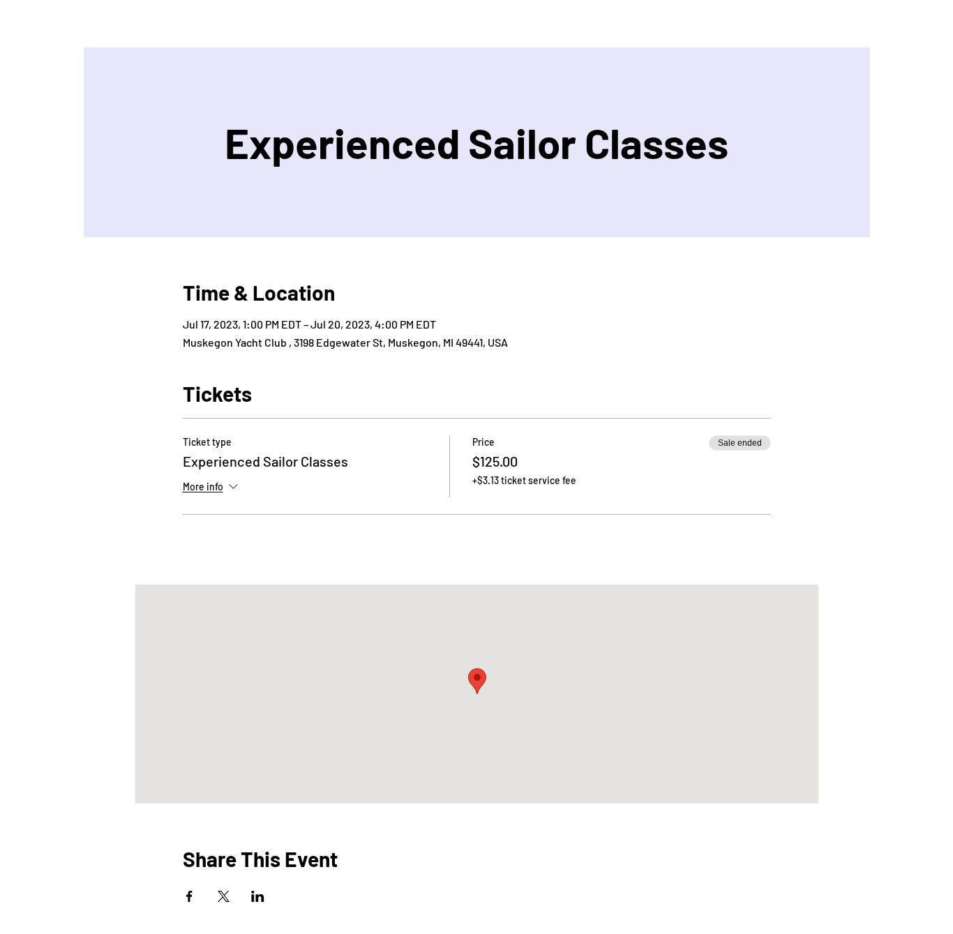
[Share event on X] (223, 896)
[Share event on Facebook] (189, 896)
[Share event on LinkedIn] (257, 896)
